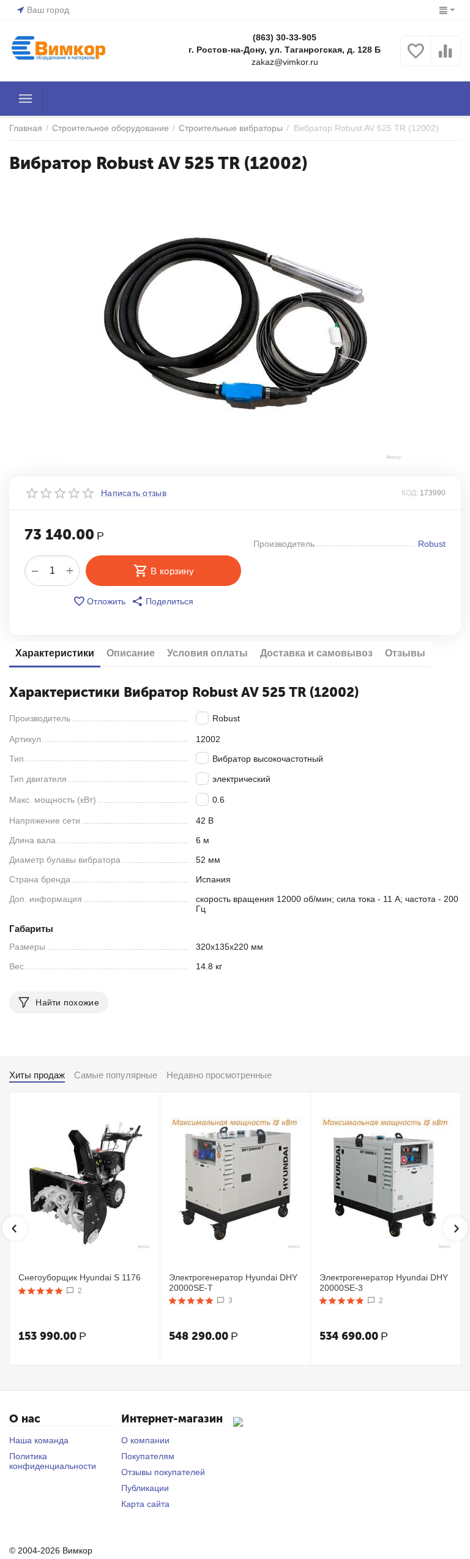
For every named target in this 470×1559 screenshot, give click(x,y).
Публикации (145, 1488)
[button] (162, 601)
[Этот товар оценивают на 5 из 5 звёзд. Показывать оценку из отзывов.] (40, 1291)
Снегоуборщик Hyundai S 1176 (79, 1277)
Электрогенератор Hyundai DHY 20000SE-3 (383, 1282)
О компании (145, 1440)
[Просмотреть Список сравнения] (445, 57)
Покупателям (147, 1456)
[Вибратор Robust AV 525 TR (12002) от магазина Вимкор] (235, 323)
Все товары (25, 98)
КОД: (409, 493)
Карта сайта (145, 1504)
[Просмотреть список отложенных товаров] (415, 57)
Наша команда (39, 1440)
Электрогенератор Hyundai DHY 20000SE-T (233, 1282)
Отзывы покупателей (163, 1472)
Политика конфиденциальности (52, 1461)
